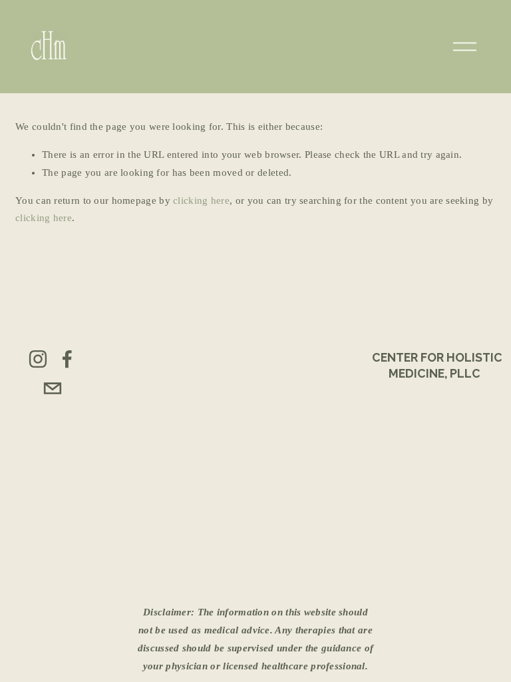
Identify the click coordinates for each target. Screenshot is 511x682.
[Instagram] (38, 359)
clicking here (201, 200)
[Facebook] (67, 359)
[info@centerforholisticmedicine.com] (52, 388)
